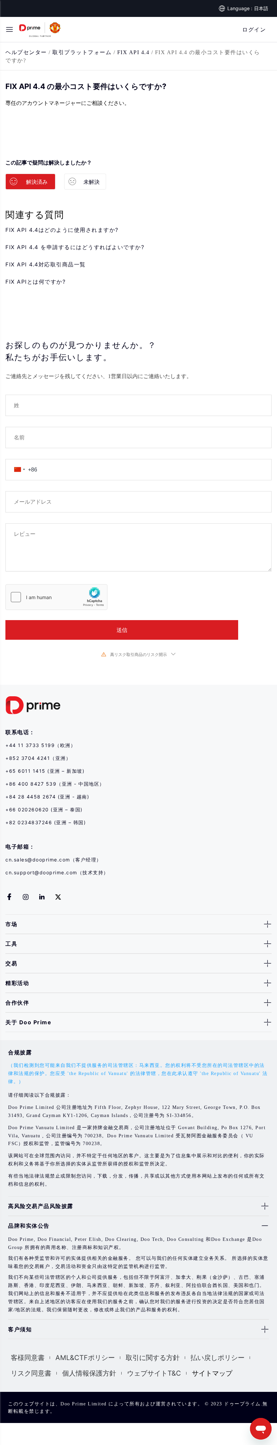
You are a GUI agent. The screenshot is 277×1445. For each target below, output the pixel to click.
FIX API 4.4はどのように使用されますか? (62, 229)
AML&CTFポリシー (85, 1358)
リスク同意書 (31, 1373)
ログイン (254, 29)
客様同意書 (28, 1358)
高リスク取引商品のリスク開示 (138, 654)
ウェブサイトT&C (154, 1373)
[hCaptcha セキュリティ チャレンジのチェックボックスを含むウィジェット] (56, 597)
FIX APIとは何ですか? (35, 281)
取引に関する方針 (153, 1358)
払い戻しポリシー (218, 1358)
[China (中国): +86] (19, 469)
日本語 (261, 8)
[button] (9, 29)
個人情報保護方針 (89, 1373)
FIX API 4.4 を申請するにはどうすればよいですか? (74, 247)
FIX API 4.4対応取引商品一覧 (45, 264)
